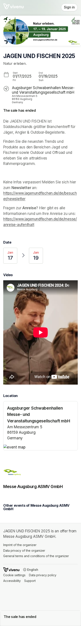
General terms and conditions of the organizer (36, 556)
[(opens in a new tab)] (40, 447)
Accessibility (12, 581)
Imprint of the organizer (20, 545)
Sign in (69, 7)
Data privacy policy (42, 575)
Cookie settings (14, 575)
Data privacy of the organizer (24, 550)
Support (30, 581)
